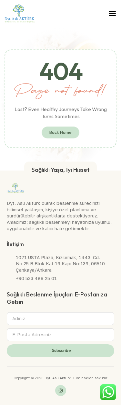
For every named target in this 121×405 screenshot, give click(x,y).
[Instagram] (60, 390)
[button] (112, 13)
